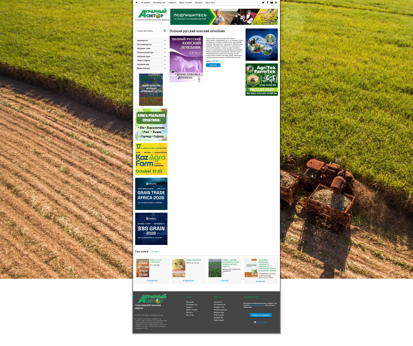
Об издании (145, 3)
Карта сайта (210, 3)
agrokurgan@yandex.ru (257, 305)
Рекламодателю (159, 3)
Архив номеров (143, 68)
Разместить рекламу (260, 315)
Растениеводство (144, 44)
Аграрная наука (143, 56)
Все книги (155, 252)
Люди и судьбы (143, 60)
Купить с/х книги (185, 3)
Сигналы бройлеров (193, 260)
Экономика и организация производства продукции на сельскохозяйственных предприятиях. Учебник (267, 265)
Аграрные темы (143, 48)
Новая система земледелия (155, 261)
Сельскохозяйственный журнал (148, 306)
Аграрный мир (143, 64)
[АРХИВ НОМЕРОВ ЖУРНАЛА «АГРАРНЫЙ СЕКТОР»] (151, 105)
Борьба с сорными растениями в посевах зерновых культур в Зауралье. (231, 263)
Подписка (172, 3)
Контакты (198, 3)
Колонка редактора (145, 52)
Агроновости (142, 40)
